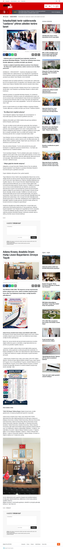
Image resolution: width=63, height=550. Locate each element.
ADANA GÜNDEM (13, 16)
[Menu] (46, 6)
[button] (33, 54)
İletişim (32, 544)
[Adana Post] (9, 6)
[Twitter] (7, 54)
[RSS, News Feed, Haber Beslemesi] (58, 544)
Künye (28, 544)
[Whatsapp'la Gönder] (12, 54)
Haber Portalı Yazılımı (9, 548)
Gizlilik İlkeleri (37, 544)
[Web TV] (56, 1)
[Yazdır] (15, 54)
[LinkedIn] (9, 54)
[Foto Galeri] (59, 1)
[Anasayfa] (3, 1)
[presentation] (7, 12)
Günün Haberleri (13, 1)
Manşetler (7, 1)
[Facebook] (4, 54)
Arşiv (19, 1)
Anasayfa (6, 16)
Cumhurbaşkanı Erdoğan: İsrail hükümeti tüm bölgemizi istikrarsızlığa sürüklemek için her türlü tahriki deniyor (30, 12)
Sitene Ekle (23, 1)
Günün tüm (56, 12)
